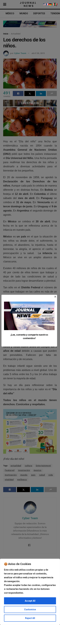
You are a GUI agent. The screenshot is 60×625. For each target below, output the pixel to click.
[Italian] (53, 4)
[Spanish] (56, 4)
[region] (30, 592)
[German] (50, 4)
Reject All (30, 618)
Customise (30, 609)
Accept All (30, 601)
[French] (47, 4)
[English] (44, 4)
